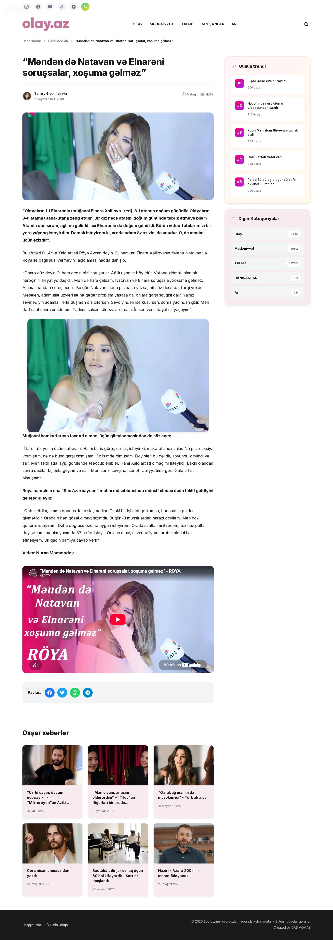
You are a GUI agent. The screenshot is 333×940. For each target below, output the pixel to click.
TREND (187, 24)
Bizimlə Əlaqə (57, 925)
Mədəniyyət (162, 24)
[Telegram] (74, 7)
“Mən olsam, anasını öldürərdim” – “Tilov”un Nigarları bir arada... (113, 797)
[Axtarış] (306, 24)
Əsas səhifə (31, 41)
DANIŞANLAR (212, 24)
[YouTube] (50, 7)
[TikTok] (62, 7)
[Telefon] (85, 7)
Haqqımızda (31, 925)
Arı (235, 24)
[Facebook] (38, 7)
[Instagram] (26, 7)
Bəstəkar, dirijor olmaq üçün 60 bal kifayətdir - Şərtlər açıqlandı (117, 875)
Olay (137, 24)
